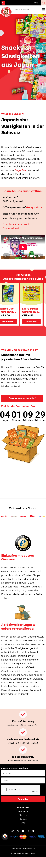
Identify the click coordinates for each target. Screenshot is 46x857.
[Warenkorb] (43, 2)
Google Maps (34, 207)
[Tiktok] (12, 831)
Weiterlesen (28, 321)
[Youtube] (23, 831)
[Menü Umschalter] (43, 9)
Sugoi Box (20, 170)
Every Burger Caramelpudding (27, 310)
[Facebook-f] (28, 831)
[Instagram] (17, 831)
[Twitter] (33, 831)
